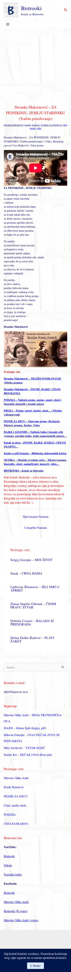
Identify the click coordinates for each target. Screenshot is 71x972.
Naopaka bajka (13, 874)
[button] (65, 10)
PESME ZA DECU (16, 796)
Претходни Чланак (35, 516)
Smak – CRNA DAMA (26, 573)
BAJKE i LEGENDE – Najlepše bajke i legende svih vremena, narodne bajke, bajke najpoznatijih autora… (35, 434)
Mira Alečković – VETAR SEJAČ (24, 748)
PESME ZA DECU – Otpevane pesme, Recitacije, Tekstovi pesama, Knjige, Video (32, 423)
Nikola (8, 865)
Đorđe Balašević (14, 787)
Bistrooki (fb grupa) (15, 911)
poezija (27, 124)
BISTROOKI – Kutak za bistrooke (24, 471)
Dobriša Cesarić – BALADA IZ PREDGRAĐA (32, 622)
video (39, 128)
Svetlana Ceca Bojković (51, 124)
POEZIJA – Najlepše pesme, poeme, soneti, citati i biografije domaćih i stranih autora (32, 402)
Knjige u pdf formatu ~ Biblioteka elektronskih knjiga (35, 453)
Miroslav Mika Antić (16, 778)
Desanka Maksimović (13, 124)
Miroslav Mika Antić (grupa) (21, 920)
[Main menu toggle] (8, 24)
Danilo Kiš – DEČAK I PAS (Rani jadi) (28, 755)
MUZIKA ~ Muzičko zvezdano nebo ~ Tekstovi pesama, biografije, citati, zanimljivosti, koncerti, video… (35, 462)
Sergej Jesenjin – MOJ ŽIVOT (31, 559)
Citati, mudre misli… (16, 805)
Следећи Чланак (35, 527)
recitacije (36, 124)
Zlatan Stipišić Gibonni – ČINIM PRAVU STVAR (33, 605)
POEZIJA (10, 814)
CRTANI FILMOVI (16, 824)
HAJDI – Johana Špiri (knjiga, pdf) (25, 728)
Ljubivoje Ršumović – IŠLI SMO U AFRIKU (35, 588)
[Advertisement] (35, 66)
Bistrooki (31, 8)
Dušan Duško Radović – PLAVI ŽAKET (32, 639)
